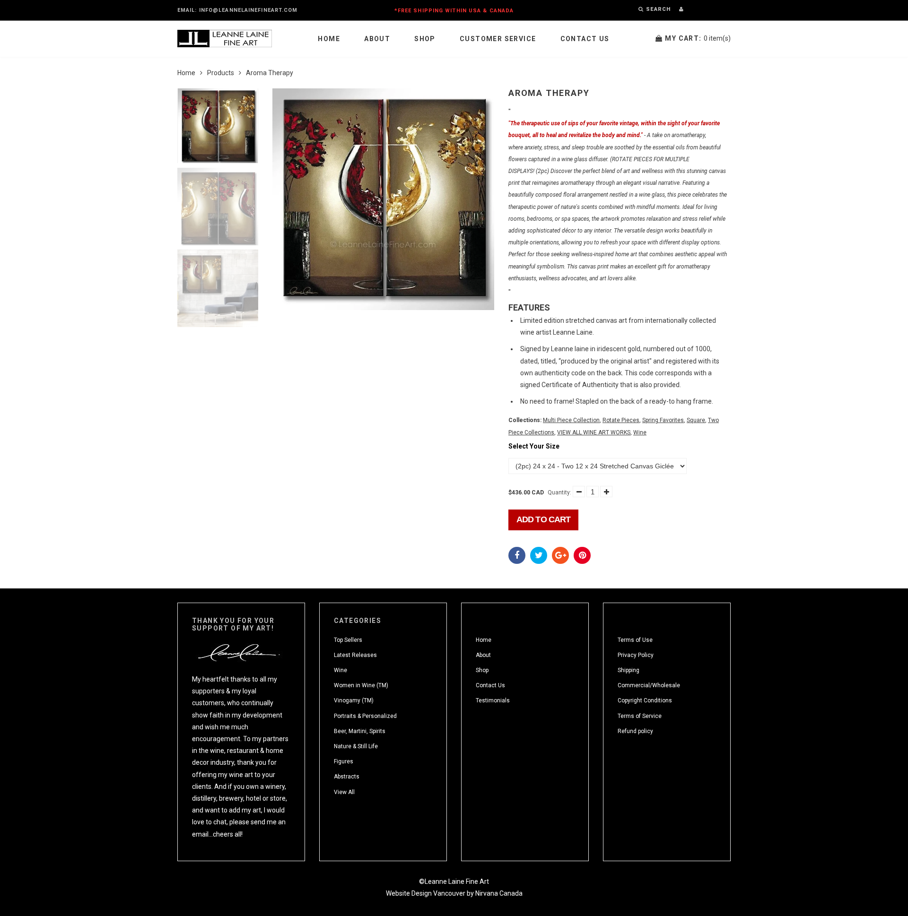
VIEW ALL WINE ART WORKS (593, 432)
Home (329, 39)
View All (344, 792)
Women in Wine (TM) (361, 685)
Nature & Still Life (356, 746)
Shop (425, 39)
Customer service (498, 39)
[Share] (516, 555)
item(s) (698, 38)
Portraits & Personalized (365, 716)
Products (220, 73)
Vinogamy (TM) (354, 700)
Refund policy (635, 731)
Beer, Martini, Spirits (359, 731)
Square (696, 420)
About (377, 39)
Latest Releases (355, 655)
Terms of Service (640, 716)
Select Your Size (533, 446)
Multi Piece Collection (571, 420)
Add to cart (543, 519)
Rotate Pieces (620, 420)
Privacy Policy (636, 655)
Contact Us (585, 39)
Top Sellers (348, 640)
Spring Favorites (663, 420)
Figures (343, 761)
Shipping (628, 670)
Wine (639, 432)
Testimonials (493, 700)
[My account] (681, 9)
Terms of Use (635, 640)
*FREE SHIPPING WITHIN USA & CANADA (454, 11)
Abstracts (346, 776)
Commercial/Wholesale (649, 685)
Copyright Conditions (645, 700)
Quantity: (559, 492)
